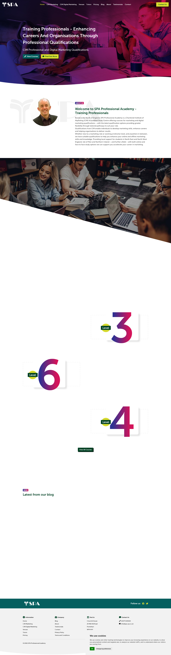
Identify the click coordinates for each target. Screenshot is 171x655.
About (109, 4)
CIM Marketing (52, 4)
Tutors (88, 4)
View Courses (32, 56)
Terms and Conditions (62, 635)
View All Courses (85, 450)
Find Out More (51, 56)
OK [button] (92, 648)
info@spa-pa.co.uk (127, 624)
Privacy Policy (59, 632)
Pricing (96, 4)
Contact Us (162, 4)
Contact (128, 4)
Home (42, 4)
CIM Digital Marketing (68, 4)
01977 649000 (126, 621)
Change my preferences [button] (103, 648)
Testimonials (118, 4)
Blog (102, 4)
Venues (81, 4)
